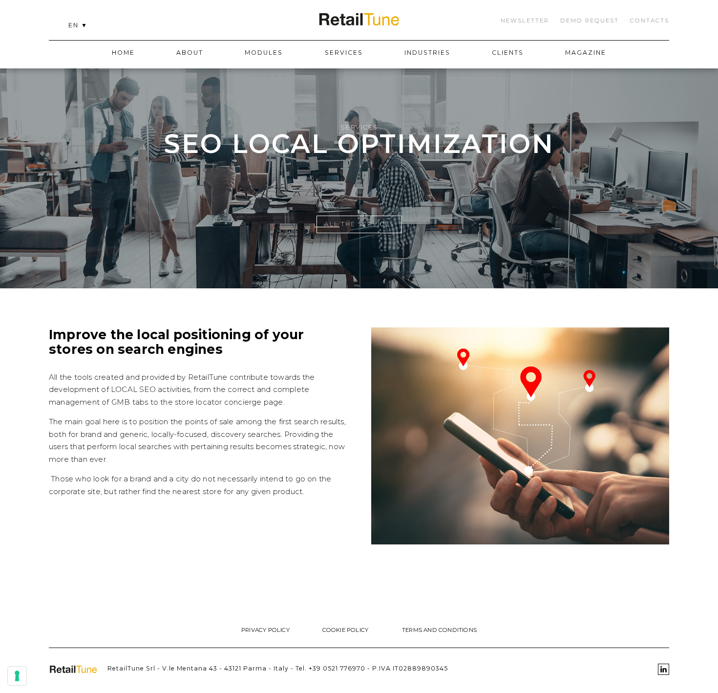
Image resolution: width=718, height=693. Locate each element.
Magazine (585, 52)
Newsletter (525, 20)
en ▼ (78, 25)
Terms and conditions (439, 630)
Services (344, 52)
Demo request (589, 20)
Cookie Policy (345, 630)
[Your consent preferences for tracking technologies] (17, 676)
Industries (427, 52)
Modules (264, 52)
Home (123, 52)
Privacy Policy (265, 630)
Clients (508, 52)
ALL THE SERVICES (359, 224)
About (189, 52)
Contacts (649, 20)
